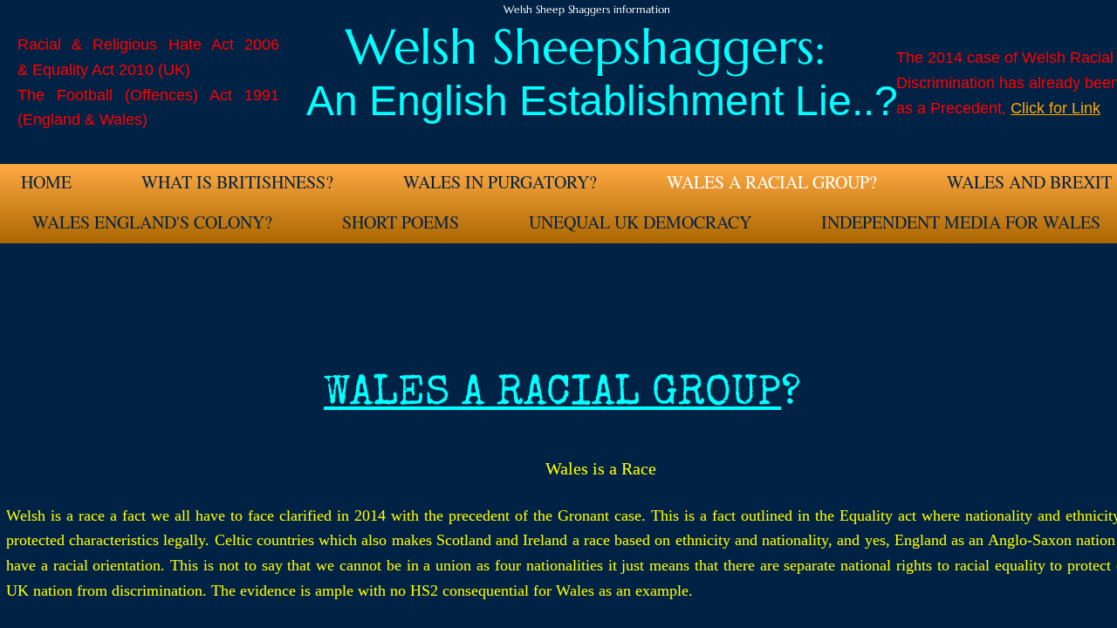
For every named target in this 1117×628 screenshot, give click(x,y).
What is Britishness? (237, 182)
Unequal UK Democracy (640, 222)
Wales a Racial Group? (772, 182)
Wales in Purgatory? (500, 182)
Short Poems (400, 222)
